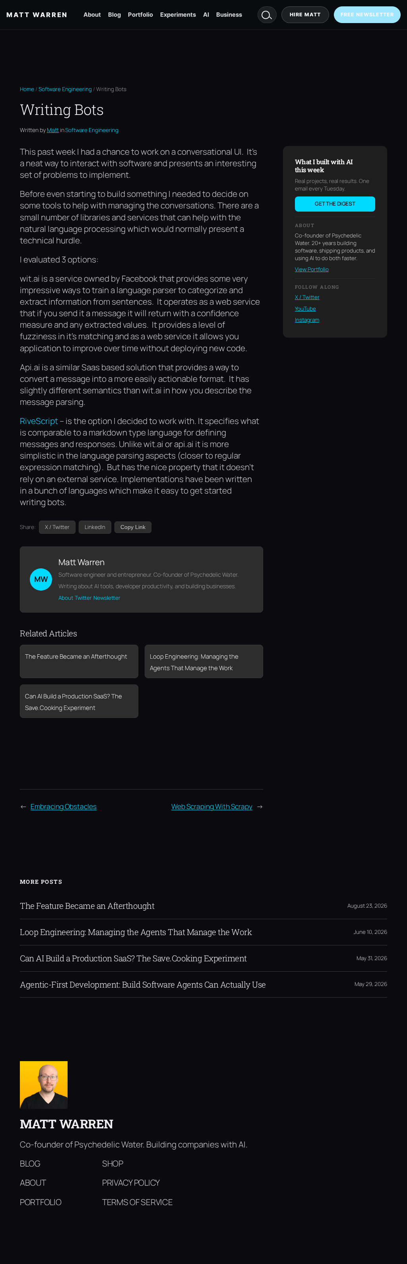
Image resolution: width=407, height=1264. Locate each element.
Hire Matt (305, 15)
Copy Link (132, 527)
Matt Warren (37, 15)
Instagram (307, 319)
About (92, 14)
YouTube (305, 308)
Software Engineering (65, 89)
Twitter (83, 597)
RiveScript (39, 420)
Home (27, 89)
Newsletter (106, 597)
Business (229, 14)
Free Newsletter (367, 15)
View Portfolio (312, 269)
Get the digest (335, 203)
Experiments (178, 14)
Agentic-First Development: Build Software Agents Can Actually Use (143, 985)
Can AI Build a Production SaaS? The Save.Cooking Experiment (133, 958)
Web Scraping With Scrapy (211, 806)
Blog (114, 14)
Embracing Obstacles (64, 806)
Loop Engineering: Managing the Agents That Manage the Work (136, 932)
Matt (53, 130)
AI (206, 14)
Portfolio (140, 14)
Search (267, 14)
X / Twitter (57, 527)
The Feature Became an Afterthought (87, 906)
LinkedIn (95, 527)
